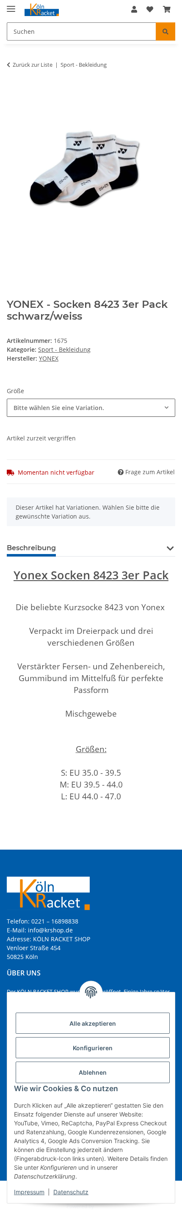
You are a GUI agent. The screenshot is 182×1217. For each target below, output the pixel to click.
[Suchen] (165, 31)
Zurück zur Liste (32, 64)
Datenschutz (70, 1191)
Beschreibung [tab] (31, 548)
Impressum (29, 1191)
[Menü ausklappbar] (11, 5)
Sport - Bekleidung (64, 349)
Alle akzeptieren (92, 1023)
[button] (134, 9)
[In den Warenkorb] (13, 91)
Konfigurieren (93, 1047)
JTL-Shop (105, 1206)
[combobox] (91, 408)
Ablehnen (93, 1072)
